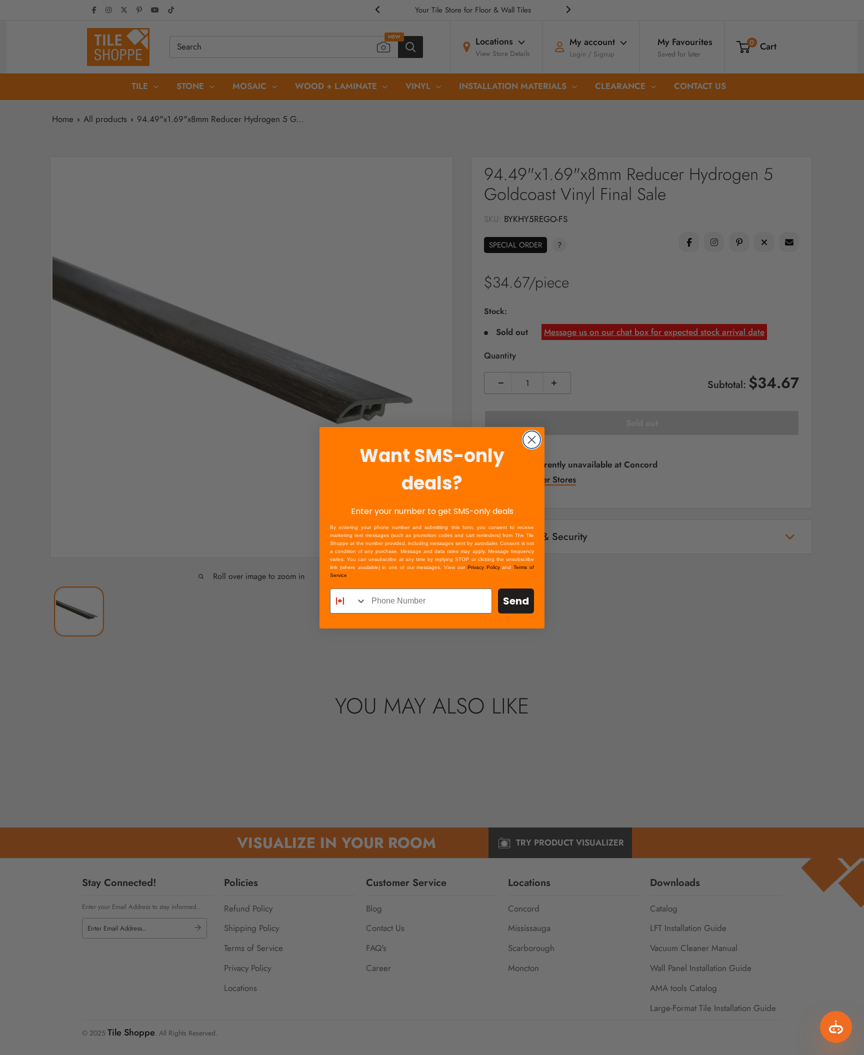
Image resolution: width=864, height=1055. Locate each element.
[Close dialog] (531, 439)
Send (516, 601)
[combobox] (348, 601)
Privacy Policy (484, 567)
